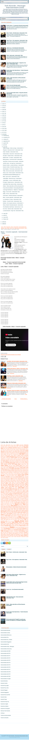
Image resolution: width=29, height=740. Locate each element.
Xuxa (7, 536)
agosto (4, 143)
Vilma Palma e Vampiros (5, 534)
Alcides (26, 445)
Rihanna (20, 522)
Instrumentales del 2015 (5, 664)
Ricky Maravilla (8, 522)
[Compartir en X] (4, 356)
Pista (11, 228)
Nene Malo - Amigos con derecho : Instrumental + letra (17, 390)
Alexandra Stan (15, 448)
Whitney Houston (7, 535)
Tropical (25, 532)
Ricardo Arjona (19, 521)
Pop (13, 228)
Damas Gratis (19, 465)
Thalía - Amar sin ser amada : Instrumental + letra (12, 170)
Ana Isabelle (15, 450)
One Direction (10, 513)
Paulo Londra (13, 515)
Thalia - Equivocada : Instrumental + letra (14, 55)
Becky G (15, 455)
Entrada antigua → (24, 398)
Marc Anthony (14, 505)
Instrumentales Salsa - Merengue (7, 646)
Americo (7, 450)
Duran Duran (5, 470)
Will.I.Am (11, 535)
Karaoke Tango (4, 699)
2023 (3, 109)
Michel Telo (5, 508)
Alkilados (8, 449)
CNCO (24, 457)
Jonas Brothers (17, 485)
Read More (15, 366)
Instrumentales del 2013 (5, 660)
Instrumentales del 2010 (5, 653)
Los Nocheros (11, 499)
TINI (9, 529)
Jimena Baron (5, 485)
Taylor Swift (21, 529)
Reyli (13, 521)
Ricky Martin (15, 522)
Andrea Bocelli (22, 450)
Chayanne (7, 462)
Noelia (27, 512)
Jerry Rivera (22, 484)
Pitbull (19, 517)
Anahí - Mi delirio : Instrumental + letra (10, 151)
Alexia (24, 448)
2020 (3, 115)
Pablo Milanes (14, 514)
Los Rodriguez (24, 500)
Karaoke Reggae (4, 690)
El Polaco (5, 473)
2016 (3, 122)
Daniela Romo (21, 466)
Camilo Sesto (3, 459)
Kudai (9, 491)
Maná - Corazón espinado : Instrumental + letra (12, 197)
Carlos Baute (18, 459)
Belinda (19, 455)
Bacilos (5, 454)
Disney (18, 468)
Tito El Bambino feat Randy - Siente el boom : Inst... (13, 206)
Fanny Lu (26, 475)
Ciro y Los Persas (23, 463)
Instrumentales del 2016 (5, 667)
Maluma (17, 504)
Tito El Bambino (21, 531)
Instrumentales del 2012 (5, 657)
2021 (3, 113)
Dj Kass (26, 468)
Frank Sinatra (3, 477)
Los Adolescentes (4, 497)
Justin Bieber (21, 487)
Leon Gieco (8, 496)
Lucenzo (27, 501)
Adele (17, 444)
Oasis (2, 513)
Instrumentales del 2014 (5, 662)
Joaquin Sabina (11, 485)
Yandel (15, 536)
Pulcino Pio (12, 518)
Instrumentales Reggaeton (6, 641)
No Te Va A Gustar (16, 512)
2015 (3, 124)
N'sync (6, 510)
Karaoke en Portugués (5, 708)
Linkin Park (12, 496)
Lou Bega (11, 501)
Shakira (12, 527)
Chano (4, 462)
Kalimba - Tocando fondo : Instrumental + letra (12, 201)
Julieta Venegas (8, 487)
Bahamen (26, 454)
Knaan (6, 491)
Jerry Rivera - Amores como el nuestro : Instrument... (13, 161)
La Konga (25, 492)
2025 (3, 105)
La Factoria (18, 492)
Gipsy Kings (15, 478)
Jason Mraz (5, 484)
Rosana (26, 523)
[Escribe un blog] (2, 356)
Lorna (18, 496)
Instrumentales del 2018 (5, 671)
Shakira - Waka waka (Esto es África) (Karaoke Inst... (13, 186)
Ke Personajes (9, 489)
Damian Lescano (3, 466)
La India (21, 492)
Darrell (7, 467)
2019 (3, 117)
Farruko (2, 476)
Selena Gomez (22, 525)
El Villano (7, 474)
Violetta (12, 534)
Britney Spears (14, 457)
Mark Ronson (6, 506)
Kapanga (2, 488)
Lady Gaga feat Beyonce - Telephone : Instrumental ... (13, 189)
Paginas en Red (17, 737)
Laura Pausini (25, 495)
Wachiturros (26, 534)
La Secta (23, 493)
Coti (13, 464)
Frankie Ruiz (8, 477)
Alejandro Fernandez (12, 447)
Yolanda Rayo (23, 536)
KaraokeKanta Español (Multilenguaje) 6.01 (11, 174)
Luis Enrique (6, 503)
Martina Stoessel (21, 506)
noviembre (5, 137)
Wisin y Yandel (24, 535)
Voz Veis (21, 534)
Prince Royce (3, 518)
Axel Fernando (23, 452)
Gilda (12, 478)
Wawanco (2, 535)
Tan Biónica (16, 529)
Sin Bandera (7, 528)
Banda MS (2, 455)
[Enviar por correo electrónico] (1, 356)
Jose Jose (26, 485)
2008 (3, 223)
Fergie (5, 476)
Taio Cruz (12, 529)
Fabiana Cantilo (21, 475)
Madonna (26, 503)
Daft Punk (10, 465)
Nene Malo (16, 511)
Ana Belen (10, 450)
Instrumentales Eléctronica (6, 635)
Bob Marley (20, 456)
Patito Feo (19, 514)
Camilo (26, 458)
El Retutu (21, 473)
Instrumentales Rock (5, 644)
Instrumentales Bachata (5, 630)
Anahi (18, 450)
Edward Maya (25, 470)
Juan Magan (25, 486)
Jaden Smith (13, 483)
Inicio (2, 226)
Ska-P (11, 528)
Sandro (20, 524)
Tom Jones (5, 532)
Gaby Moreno (15, 477)
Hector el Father (8, 482)
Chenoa (11, 462)
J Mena (9, 483)
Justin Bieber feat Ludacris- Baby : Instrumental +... (13, 184)
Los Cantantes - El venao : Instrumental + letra (12, 199)
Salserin (13, 524)
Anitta (21, 451)
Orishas (21, 513)
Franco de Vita (19, 476)
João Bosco (6, 486)
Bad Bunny (22, 454)
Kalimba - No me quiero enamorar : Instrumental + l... (13, 203)
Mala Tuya (12, 504)
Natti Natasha (3, 511)
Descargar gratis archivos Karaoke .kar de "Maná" (11, 354)
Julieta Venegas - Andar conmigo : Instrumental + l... (13, 148)
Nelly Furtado (10, 511)
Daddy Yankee (4, 465)
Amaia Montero (23, 449)
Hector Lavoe (3, 482)
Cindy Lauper (17, 463)
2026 (3, 103)
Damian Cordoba (25, 465)
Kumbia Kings (19, 491)
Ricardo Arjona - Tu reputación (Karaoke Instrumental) (17, 25)
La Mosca (10, 493)
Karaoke (2, 228)
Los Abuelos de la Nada (23, 496)
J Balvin (6, 483)
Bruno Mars (20, 457)
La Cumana (13, 492)
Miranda (20, 508)
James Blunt (21, 483)
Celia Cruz (24, 460)
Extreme (15, 475)
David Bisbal (11, 467)
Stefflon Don (6, 529)
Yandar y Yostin (11, 536)
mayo (4, 213)
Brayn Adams (3, 457)
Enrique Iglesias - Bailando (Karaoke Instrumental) (16, 567)
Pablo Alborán (8, 514)
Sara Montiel (23, 524)
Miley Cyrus (16, 508)
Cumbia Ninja (23, 464)
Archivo (9, 549)
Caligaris (11, 458)
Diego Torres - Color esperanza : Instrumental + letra (16, 40)
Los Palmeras (17, 499)
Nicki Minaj (26, 511)
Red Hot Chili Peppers (13, 519)
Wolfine (4, 536)
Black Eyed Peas (10, 456)
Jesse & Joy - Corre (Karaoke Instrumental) (15, 47)
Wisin (19, 535)
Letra (6, 228)
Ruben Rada (8, 524)
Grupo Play (23, 480)
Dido (10, 468)
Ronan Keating (22, 523)
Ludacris (2, 503)
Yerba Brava (19, 536)
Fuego (11, 477)
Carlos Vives (5, 460)
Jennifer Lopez (11, 484)
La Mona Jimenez (5, 493)
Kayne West (22, 488)
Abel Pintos (8, 444)
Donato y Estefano (10, 469)
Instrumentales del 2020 (5, 676)
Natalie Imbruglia (25, 510)
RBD (18, 518)
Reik (25, 519)
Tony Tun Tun (13, 532)
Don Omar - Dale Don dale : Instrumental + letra (12, 208)
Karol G (13, 488)
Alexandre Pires (20, 448)
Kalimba (26, 487)
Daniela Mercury (15, 466)
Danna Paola (26, 466)
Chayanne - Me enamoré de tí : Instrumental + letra (13, 149)
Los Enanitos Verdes (23, 498)
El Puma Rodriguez (16, 473)
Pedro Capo (24, 515)
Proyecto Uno (8, 518)
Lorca (15, 496)
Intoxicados (2, 483)
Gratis (12, 226)
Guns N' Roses (7, 481)
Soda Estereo (14, 528)
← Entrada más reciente (6, 398)
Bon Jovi (23, 456)
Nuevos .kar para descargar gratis (13, 85)
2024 (3, 107)
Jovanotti (2, 486)
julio (4, 144)
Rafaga (20, 518)
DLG (27, 464)
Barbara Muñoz (7, 455)
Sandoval (16, 524)
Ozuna (2, 514)
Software (24, 528)
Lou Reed (15, 501)
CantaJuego (7, 459)
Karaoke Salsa (4, 697)
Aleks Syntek (5, 448)
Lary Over (2, 495)
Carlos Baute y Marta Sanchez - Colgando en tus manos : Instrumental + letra (16, 63)
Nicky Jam (3, 512)
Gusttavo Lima (25, 481)
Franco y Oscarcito (25, 476)
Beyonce (2, 456)
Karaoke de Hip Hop (5, 701)
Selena (18, 525)
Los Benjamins (19, 497)
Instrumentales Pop (22, 226)
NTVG (9, 510)
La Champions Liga (8, 492)
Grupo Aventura (13, 480)
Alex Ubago (10, 448)
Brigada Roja (8, 457)
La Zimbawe (5, 494)
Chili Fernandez (22, 462)
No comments (7, 235)
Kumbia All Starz (13, 491)
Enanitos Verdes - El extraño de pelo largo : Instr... (13, 167)
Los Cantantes (11, 498)
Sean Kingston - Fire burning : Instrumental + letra (13, 168)
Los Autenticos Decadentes (12, 497)
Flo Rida (11, 476)
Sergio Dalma (3, 527)
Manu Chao (5, 505)
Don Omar (5, 469)
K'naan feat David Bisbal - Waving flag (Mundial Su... (13, 187)
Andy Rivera (7, 451)
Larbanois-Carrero (25, 494)
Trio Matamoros (21, 532)
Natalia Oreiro (18, 510)
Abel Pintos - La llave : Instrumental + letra (15, 375)
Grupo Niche (18, 480)
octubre (4, 139)
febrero (4, 219)
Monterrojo (2, 510)
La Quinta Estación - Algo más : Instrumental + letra (13, 210)
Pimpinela (10, 516)
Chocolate (6, 463)
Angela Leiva (17, 451)
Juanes (2, 487)
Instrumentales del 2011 (5, 655)
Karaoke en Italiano (4, 706)
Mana (8, 228)
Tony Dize (9, 532)
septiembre (5, 141)
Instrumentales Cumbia (5, 632)
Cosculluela (9, 464)
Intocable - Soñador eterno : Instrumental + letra (12, 155)
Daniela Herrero (9, 466)
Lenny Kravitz (3, 496)
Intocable (26, 482)
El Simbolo (25, 473)
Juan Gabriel (11, 486)
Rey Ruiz (10, 521)
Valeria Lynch (5, 533)
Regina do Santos (21, 519)
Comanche (5, 464)
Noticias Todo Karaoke (5, 710)
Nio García (10, 512)
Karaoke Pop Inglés (5, 685)
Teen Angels (26, 529)
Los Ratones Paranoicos (5, 500)
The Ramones (15, 531)
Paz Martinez (18, 515)
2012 (3, 130)
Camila (23, 458)
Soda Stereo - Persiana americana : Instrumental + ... (13, 195)
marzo (4, 217)
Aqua (27, 451)
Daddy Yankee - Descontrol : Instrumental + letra (12, 153)
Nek (7, 511)
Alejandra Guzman (4, 447)
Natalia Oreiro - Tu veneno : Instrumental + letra (12, 157)
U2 (27, 532)
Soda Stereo (19, 528)
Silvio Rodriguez (21, 527)
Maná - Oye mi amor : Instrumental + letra (11, 176)
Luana (19, 501)
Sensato (27, 525)
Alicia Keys (4, 449)
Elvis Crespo (11, 474)
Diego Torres (14, 468)
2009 (3, 221)
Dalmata (14, 465)
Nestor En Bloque (21, 511)
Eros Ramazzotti (8, 475)
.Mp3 (5, 226)
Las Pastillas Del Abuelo (18, 495)
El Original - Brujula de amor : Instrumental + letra (12, 182)
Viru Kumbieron (17, 534)
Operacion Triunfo (16, 513)
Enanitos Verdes (21, 474)
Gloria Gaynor (26, 478)
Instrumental (16, 226)
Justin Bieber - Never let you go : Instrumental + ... (13, 178)
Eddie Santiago (15, 470)
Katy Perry (17, 488)
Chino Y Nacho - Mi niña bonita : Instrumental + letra (16, 32)
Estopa (12, 475)
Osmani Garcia (25, 513)
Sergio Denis (7, 527)
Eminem (15, 474)
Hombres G (22, 482)
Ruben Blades (3, 524)
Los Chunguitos (16, 498)
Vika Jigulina (20, 533)
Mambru (20, 504)
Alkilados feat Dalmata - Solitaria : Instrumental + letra (17, 368)
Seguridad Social (14, 525)
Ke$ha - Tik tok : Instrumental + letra (10, 193)
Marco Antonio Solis (22, 505)
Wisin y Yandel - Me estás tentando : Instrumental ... (13, 204)
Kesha (16, 489)
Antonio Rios (24, 451)
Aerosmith (21, 444)
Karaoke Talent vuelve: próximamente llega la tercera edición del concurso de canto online (16, 582)
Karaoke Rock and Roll (5, 694)
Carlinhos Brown (12, 459)
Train (17, 532)
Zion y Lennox (5, 537)
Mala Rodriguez (7, 504)
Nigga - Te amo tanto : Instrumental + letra (11, 191)
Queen (16, 518)
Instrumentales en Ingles (6, 678)
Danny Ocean (3, 467)
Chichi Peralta (16, 462)
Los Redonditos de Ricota (16, 500)
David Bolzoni (17, 467)
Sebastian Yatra (7, 525)
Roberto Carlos (3, 523)
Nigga (6, 512)
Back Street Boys (10, 454)
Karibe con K (6, 488)
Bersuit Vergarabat (24, 455)
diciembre (5, 135)
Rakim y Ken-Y (25, 518)
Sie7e (17, 527)
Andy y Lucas (11, 451)
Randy (2, 519)
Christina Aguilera (11, 463)
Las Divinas (6, 495)
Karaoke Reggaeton (5, 692)
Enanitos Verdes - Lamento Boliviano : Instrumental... (13, 165)
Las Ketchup (11, 495)
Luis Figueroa (11, 503)
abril (4, 215)
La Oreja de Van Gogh (17, 493)
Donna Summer (16, 469)
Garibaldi (19, 477)
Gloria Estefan (20, 478)
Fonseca (14, 476)
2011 (3, 132)
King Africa (3, 491)
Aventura (12, 452)
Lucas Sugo (22, 501)
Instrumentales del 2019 (5, 674)
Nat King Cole (12, 510)
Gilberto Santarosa (7, 478)
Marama (9, 505)
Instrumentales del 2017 (5, 669)
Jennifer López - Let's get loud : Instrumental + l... (13, 163)
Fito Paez (8, 476)
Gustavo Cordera (19, 481)
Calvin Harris (19, 458)
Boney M (26, 456)
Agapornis (26, 444)
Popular (3, 549)
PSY (5, 514)
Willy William (16, 535)
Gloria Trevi (3, 480)
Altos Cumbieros (16, 449)
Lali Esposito (14, 494)
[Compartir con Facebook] (5, 356)
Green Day (7, 480)
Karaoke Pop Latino (5, 687)
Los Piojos (26, 499)
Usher (2, 533)
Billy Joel (5, 456)
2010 (3, 134)
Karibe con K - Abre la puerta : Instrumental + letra (16, 383)
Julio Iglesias (14, 487)
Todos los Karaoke (4, 717)
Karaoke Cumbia (4, 683)
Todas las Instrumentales (19, 228)
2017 (3, 120)
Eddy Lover (20, 470)
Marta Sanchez (16, 506)
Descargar (8, 226)
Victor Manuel (15, 533)
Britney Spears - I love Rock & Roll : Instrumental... (13, 159)
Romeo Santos (17, 523)
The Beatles (6, 531)
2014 (3, 126)
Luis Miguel (22, 503)
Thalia (2, 531)
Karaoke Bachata (4, 680)
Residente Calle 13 (5, 521)
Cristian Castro (17, 464)
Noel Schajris (23, 512)
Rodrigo (8, 523)
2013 (3, 128)
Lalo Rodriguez (19, 494)
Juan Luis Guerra (19, 486)
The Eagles (11, 531)
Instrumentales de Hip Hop (6, 648)
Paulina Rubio (7, 515)
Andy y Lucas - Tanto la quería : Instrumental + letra (13, 172)
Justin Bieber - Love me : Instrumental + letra (12, 180)
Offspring (4, 513)
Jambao (17, 483)
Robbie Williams (25, 522)
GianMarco (23, 477)
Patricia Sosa (23, 514)
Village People (25, 533)
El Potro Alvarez (10, 473)
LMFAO (23, 491)
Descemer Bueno (6, 468)
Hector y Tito (14, 482)
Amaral (4, 450)
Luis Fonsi (17, 503)
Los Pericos (22, 499)
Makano (2, 504)
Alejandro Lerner (20, 447)
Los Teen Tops (6, 501)
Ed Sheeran (9, 470)
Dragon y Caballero (23, 469)
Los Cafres (6, 498)
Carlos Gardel (23, 459)
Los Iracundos (6, 499)
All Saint (11, 449)
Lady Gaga (10, 494)
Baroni (12, 455)
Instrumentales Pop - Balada (6, 639)
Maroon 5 (11, 506)
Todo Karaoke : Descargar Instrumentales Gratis (15, 6)
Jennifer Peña (17, 484)
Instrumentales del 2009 (5, 651)
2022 (3, 111)
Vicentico (10, 533)
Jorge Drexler (22, 485)
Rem (27, 519)
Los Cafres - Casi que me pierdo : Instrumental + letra (17, 361)
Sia (15, 527)
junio (4, 146)
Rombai (11, 523)
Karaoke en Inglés (4, 703)
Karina (10, 488)
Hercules (18, 482)
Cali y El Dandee (7, 458)
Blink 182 (16, 456)
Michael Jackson (22, 507)
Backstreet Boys (16, 454)
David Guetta (23, 467)
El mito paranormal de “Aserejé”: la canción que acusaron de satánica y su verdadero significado (16, 620)
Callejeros (15, 458)
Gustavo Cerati (13, 481)
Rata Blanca (6, 519)
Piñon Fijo (24, 516)
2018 (3, 119)
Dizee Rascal (22, 468)
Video (25, 228)
